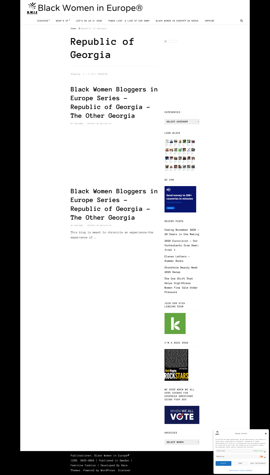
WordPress (108, 470)
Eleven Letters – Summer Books (177, 258)
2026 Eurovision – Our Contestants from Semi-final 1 (182, 245)
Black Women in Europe (125, 81)
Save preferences (258, 463)
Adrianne (78, 124)
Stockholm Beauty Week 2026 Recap (181, 270)
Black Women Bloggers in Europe (90, 81)
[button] (266, 434)
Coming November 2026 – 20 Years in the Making (182, 232)
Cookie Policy (234, 470)
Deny (240, 463)
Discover (42, 21)
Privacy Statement (246, 470)
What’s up (62, 21)
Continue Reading (81, 244)
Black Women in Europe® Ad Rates (177, 21)
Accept (223, 463)
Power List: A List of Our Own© (129, 21)
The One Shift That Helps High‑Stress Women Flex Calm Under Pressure (181, 285)
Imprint (209, 21)
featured (147, 81)
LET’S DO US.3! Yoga (89, 21)
